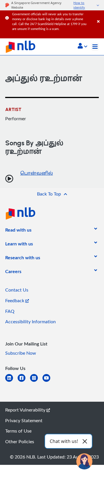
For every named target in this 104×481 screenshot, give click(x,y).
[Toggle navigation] (95, 46)
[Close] (99, 15)
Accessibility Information (30, 321)
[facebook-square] (24, 381)
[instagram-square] (36, 381)
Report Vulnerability (26, 410)
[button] (82, 46)
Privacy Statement (23, 420)
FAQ (9, 311)
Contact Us (16, 290)
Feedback (15, 300)
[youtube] (48, 381)
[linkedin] (11, 381)
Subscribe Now (20, 353)
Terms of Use (18, 431)
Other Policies (19, 441)
